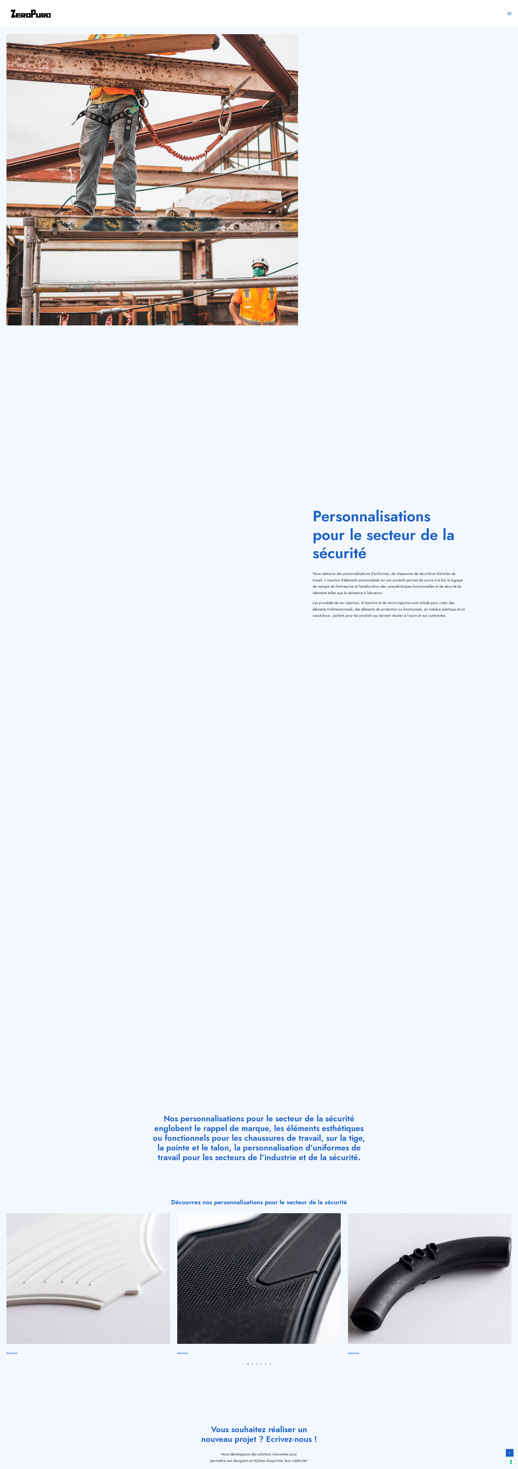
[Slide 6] (270, 1364)
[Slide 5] (265, 1364)
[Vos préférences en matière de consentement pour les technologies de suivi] (511, 1462)
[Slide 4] (261, 1364)
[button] (88, 1278)
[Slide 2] (252, 1364)
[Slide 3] (257, 1364)
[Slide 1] (248, 1364)
